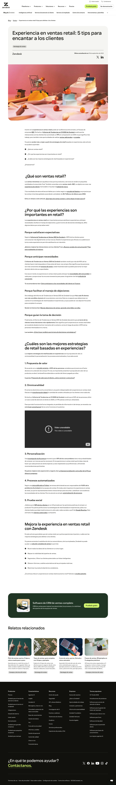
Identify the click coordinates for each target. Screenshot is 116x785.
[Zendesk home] (6, 5)
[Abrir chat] (112, 781)
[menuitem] (26, 6)
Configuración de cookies (50, 780)
